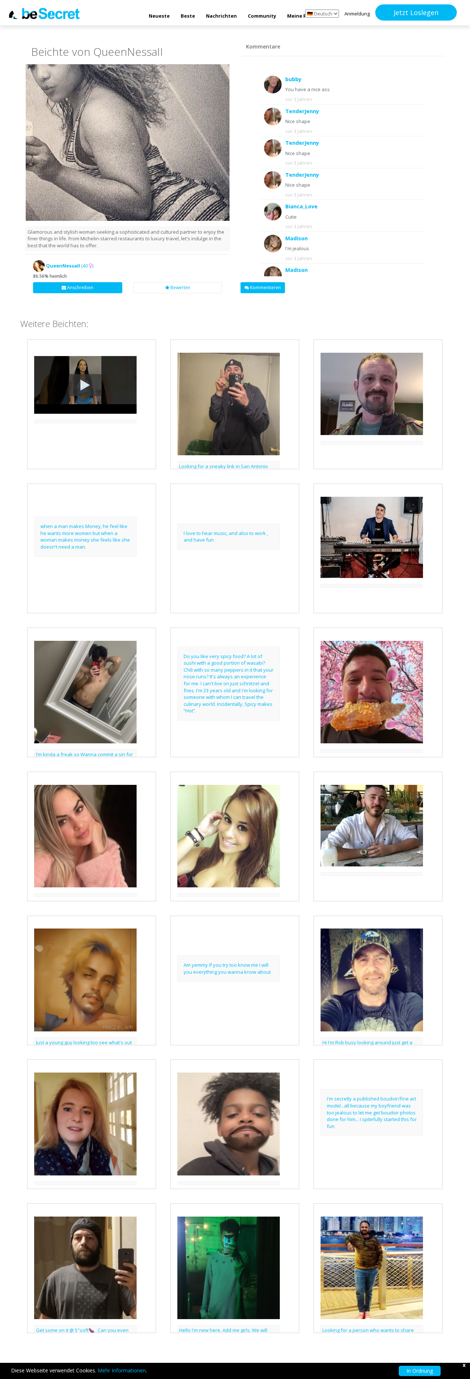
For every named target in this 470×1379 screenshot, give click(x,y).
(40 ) (69, 265)
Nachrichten (221, 15)
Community (262, 15)
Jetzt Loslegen (416, 12)
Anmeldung (357, 13)
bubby (293, 79)
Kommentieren (265, 287)
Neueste (159, 15)
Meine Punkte (304, 15)
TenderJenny (302, 111)
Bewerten (179, 287)
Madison (296, 238)
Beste (188, 15)
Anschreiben (79, 287)
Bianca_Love (301, 206)
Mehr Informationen (122, 1370)
